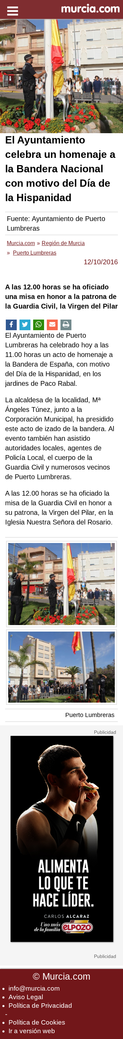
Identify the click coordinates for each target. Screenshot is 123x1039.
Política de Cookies (37, 1022)
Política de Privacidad (40, 1005)
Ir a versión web (32, 1031)
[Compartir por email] (52, 325)
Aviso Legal (26, 997)
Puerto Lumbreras (89, 715)
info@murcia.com (34, 988)
